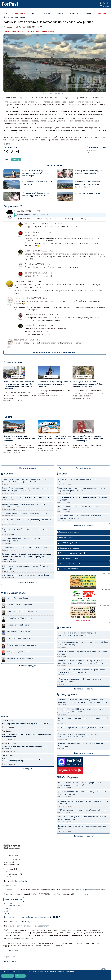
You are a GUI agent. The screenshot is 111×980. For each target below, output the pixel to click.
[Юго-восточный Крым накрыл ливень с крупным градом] (11, 193)
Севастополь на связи (69, 532)
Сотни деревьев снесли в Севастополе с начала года (24, 547)
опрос (54, 431)
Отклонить (7, 976)
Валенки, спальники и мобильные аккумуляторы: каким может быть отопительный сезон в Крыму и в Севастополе (18, 385)
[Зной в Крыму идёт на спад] (65, 193)
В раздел (27, 769)
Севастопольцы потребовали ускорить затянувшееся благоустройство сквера (24, 539)
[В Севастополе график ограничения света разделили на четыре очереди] (49, 367)
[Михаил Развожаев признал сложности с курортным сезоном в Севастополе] (14, 421)
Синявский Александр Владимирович (22, 611)
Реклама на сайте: (11, 950)
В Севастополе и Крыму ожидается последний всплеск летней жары (36, 173)
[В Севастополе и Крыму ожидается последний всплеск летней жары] (11, 170)
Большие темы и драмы (70, 558)
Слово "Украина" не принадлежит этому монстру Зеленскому (26, 724)
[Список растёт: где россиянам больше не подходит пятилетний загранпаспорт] (83, 421)
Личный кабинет (83, 468)
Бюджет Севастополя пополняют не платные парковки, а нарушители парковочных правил (26, 489)
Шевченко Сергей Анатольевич (20, 658)
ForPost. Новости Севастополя (36, 926)
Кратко (6, 911)
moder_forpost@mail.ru (18, 881)
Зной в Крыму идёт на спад (87, 193)
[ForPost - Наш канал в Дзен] (60, 917)
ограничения (51, 377)
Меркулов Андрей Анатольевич (20, 651)
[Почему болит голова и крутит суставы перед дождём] (65, 170)
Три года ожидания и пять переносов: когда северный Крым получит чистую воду (88, 384)
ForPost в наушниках (70, 569)
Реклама (102, 13)
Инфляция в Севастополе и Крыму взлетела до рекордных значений (26, 521)
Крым (34, 13)
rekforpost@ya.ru (10, 961)
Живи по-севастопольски (70, 563)
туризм (19, 431)
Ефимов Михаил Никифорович (19, 605)
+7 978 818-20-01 (10, 957)
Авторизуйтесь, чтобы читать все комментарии (55, 352)
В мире (60, 13)
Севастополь (19, 13)
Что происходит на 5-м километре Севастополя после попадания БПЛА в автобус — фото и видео (25, 480)
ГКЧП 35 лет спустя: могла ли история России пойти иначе (82, 810)
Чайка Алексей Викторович (18, 631)
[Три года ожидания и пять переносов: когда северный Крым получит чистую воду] (83, 367)
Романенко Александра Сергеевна (21, 645)
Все (5, 13)
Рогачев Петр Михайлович (18, 598)
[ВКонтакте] (6, 151)
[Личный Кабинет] (100, 3)
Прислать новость (27, 468)
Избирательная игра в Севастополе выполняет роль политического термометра (22, 760)
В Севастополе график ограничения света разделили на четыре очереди (54, 384)
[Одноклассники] (11, 151)
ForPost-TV (7, 908)
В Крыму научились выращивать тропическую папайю (24, 513)
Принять (20, 976)
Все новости (8, 903)
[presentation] (7, 405)
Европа (88, 431)
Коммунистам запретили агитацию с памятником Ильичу (26, 575)
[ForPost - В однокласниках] (59, 917)
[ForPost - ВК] (53, 917)
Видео (88, 13)
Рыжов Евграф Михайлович (18, 638)
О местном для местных (70, 543)
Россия (47, 13)
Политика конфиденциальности (62, 971)
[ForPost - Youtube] (56, 917)
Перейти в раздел (27, 665)
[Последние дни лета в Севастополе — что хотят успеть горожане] (49, 421)
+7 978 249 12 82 (10, 885)
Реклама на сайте (10, 855)
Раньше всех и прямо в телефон (73, 553)
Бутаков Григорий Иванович (19, 625)
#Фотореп (74, 13)
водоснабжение (84, 377)
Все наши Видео (67, 538)
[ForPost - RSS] (51, 917)
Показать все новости (28, 582)
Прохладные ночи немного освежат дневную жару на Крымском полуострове (87, 184)
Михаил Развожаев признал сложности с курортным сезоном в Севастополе (19, 438)
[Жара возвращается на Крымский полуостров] (11, 181)
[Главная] (10, 3)
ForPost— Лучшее (27, 921)
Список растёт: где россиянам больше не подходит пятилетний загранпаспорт (88, 438)
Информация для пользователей (87, 890)
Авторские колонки (11, 905)
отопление (17, 377)
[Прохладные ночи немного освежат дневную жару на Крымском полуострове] (65, 181)
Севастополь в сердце (69, 548)
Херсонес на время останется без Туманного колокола (80, 727)
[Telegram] (17, 151)
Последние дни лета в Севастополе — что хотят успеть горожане (54, 437)
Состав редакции (10, 913)
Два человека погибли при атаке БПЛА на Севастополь (25, 497)
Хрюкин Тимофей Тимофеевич (19, 618)
